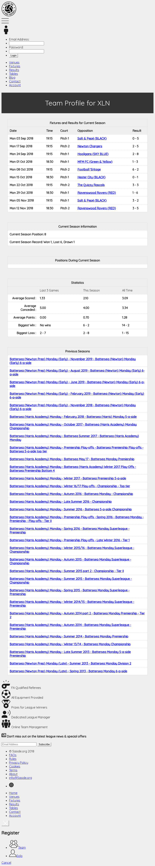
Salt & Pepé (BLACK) (92, 138)
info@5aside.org (20, 778)
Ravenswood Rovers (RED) (97, 193)
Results (14, 70)
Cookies (14, 766)
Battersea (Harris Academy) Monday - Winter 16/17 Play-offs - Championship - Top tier (70, 486)
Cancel (6, 862)
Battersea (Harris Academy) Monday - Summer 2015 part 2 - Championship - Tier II (67, 571)
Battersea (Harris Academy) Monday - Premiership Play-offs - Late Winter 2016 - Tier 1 (70, 540)
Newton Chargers (90, 146)
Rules (12, 759)
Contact (15, 81)
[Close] (5, 823)
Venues (14, 62)
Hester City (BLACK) (91, 177)
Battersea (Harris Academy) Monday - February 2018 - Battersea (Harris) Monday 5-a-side (73, 417)
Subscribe (44, 744)
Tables (13, 74)
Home (13, 793)
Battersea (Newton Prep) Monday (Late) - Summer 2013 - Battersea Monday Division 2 (70, 663)
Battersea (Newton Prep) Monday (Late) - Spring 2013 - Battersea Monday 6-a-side (68, 671)
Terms (13, 770)
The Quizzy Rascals (91, 185)
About (13, 774)
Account (15, 85)
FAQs (12, 755)
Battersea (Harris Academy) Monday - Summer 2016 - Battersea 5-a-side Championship (71, 509)
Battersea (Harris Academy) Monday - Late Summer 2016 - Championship (61, 501)
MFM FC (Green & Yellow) (95, 162)
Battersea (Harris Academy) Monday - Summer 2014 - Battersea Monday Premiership (69, 636)
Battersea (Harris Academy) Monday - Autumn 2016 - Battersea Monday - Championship (71, 494)
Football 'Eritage (89, 169)
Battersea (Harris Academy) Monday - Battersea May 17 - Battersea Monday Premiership (72, 459)
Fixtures (14, 66)
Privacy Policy (18, 762)
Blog (12, 77)
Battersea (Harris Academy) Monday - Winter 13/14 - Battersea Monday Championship (70, 644)
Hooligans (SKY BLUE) (93, 154)
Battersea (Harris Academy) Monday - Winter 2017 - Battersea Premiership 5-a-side (68, 478)
